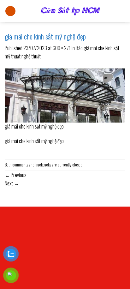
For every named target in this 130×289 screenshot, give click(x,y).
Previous (16, 175)
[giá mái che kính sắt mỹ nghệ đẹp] (65, 94)
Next (12, 183)
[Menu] (10, 11)
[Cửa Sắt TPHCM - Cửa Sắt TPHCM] (71, 11)
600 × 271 (62, 48)
